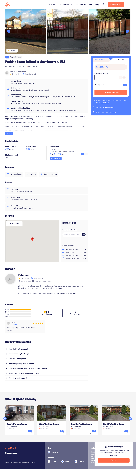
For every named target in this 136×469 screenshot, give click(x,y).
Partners (93, 463)
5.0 (13, 74)
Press (93, 460)
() (18, 74)
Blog (90, 4)
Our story (94, 456)
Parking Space (10, 66)
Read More (9, 133)
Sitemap (33, 462)
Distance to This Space (70, 230)
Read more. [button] (113, 455)
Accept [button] (113, 460)
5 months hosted (30, 74)
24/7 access (21, 66)
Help (97, 4)
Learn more (105, 103)
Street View (14, 224)
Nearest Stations (68, 245)
